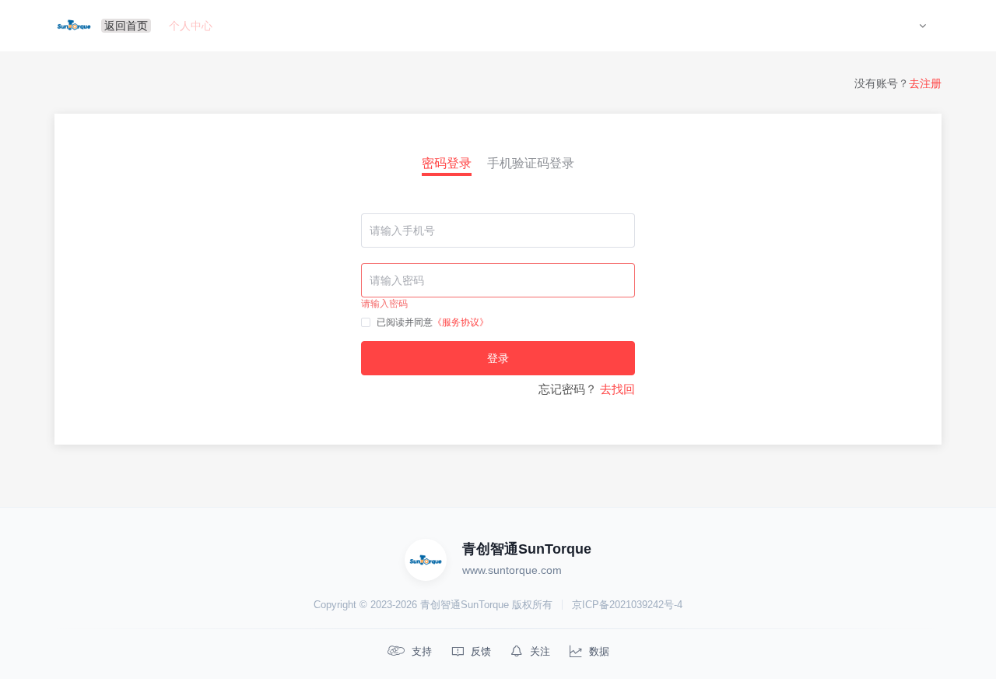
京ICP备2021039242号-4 (627, 605)
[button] (922, 25)
